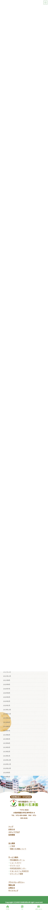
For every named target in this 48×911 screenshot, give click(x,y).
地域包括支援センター (18, 868)
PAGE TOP (44, 900)
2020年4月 (6, 693)
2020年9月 (6, 684)
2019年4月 (6, 743)
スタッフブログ (14, 832)
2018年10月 (7, 768)
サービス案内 (13, 857)
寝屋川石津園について (18, 849)
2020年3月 (6, 697)
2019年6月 (6, 735)
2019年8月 (6, 726)
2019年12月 (7, 710)
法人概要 (11, 843)
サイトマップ (13, 890)
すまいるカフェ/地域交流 (19, 871)
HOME (7, 909)
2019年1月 (6, 756)
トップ (10, 826)
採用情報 (11, 835)
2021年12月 (7, 672)
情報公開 (11, 885)
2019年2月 (6, 751)
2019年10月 (7, 718)
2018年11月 (7, 764)
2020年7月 (6, 689)
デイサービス (15, 865)
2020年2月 (6, 701)
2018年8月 (6, 777)
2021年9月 (6, 680)
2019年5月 (6, 739)
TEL (22, 909)
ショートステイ (15, 863)
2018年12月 (7, 760)
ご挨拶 (11, 846)
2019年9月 (6, 722)
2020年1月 (6, 705)
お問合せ (11, 888)
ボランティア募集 (16, 874)
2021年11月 (7, 676)
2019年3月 (6, 747)
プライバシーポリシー (16, 882)
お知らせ (11, 829)
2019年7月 (6, 731)
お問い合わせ (38, 909)
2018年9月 (6, 772)
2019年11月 (7, 714)
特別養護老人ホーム (17, 860)
